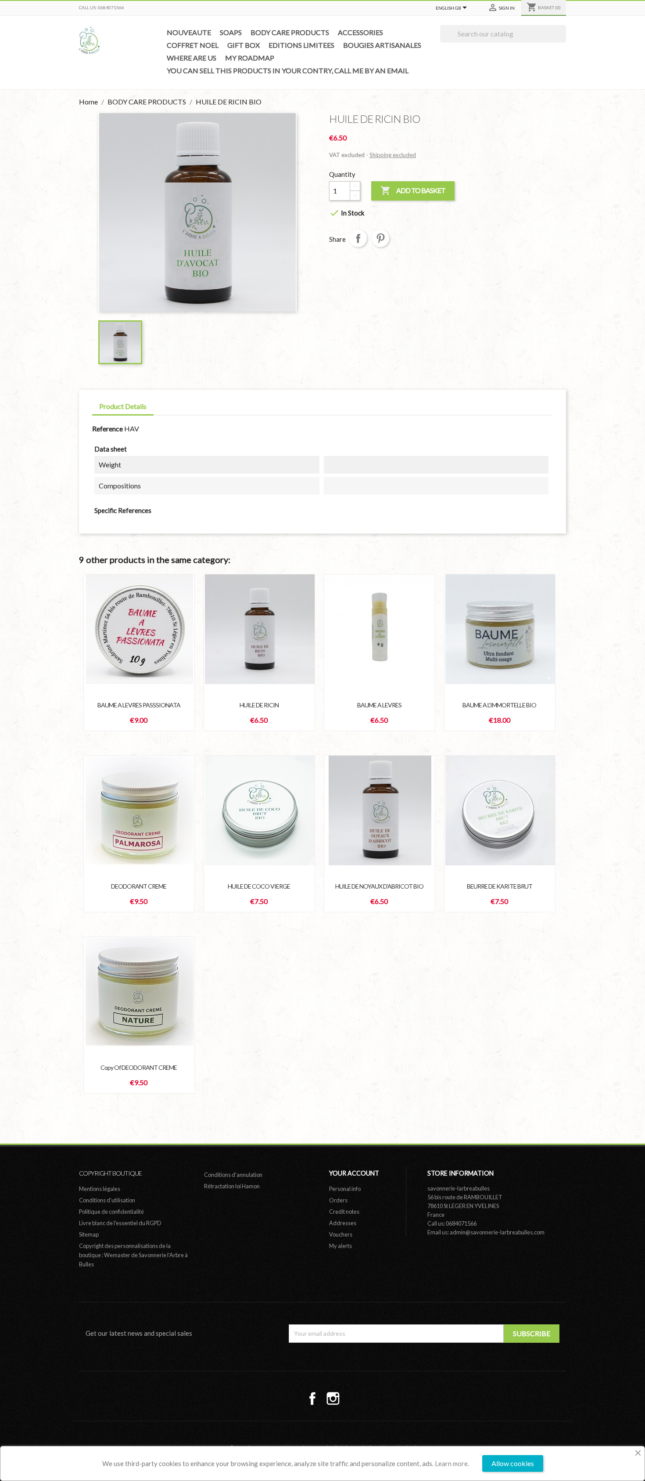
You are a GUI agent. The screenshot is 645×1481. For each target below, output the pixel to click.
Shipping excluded (392, 154)
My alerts (340, 1245)
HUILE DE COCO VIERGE (259, 886)
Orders (338, 1200)
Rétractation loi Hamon (232, 1186)
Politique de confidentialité (111, 1211)
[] (562, 39)
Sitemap (89, 1234)
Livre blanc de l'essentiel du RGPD (120, 1222)
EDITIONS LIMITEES (301, 45)
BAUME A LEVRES (379, 705)
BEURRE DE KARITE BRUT (499, 886)
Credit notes (344, 1211)
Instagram (333, 1398)
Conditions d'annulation (233, 1174)
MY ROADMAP (249, 58)
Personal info (345, 1188)
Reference (107, 428)
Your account (354, 1173)
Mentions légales (99, 1188)
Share (358, 238)
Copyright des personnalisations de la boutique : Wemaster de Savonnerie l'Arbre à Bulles (133, 1255)
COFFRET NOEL (193, 45)
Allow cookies (512, 1463)
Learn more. (452, 1463)
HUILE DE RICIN (259, 705)
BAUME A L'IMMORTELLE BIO (499, 705)
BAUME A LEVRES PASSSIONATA (138, 705)
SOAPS (231, 32)
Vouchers (340, 1234)
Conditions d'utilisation (107, 1200)
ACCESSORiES (360, 32)
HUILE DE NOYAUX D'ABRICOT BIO (379, 886)
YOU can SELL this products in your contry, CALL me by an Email (287, 70)
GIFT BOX (243, 45)
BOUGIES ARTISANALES (382, 45)
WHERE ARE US (191, 58)
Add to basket (412, 190)
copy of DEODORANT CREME (138, 1067)
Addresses (342, 1222)
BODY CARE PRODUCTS (290, 32)
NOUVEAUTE (189, 32)
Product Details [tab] (123, 406)
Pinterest (380, 238)
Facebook (312, 1398)
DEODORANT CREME (138, 886)
